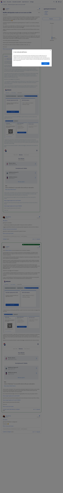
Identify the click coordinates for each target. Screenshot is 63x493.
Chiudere (45, 63)
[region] (32, 58)
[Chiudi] (50, 50)
